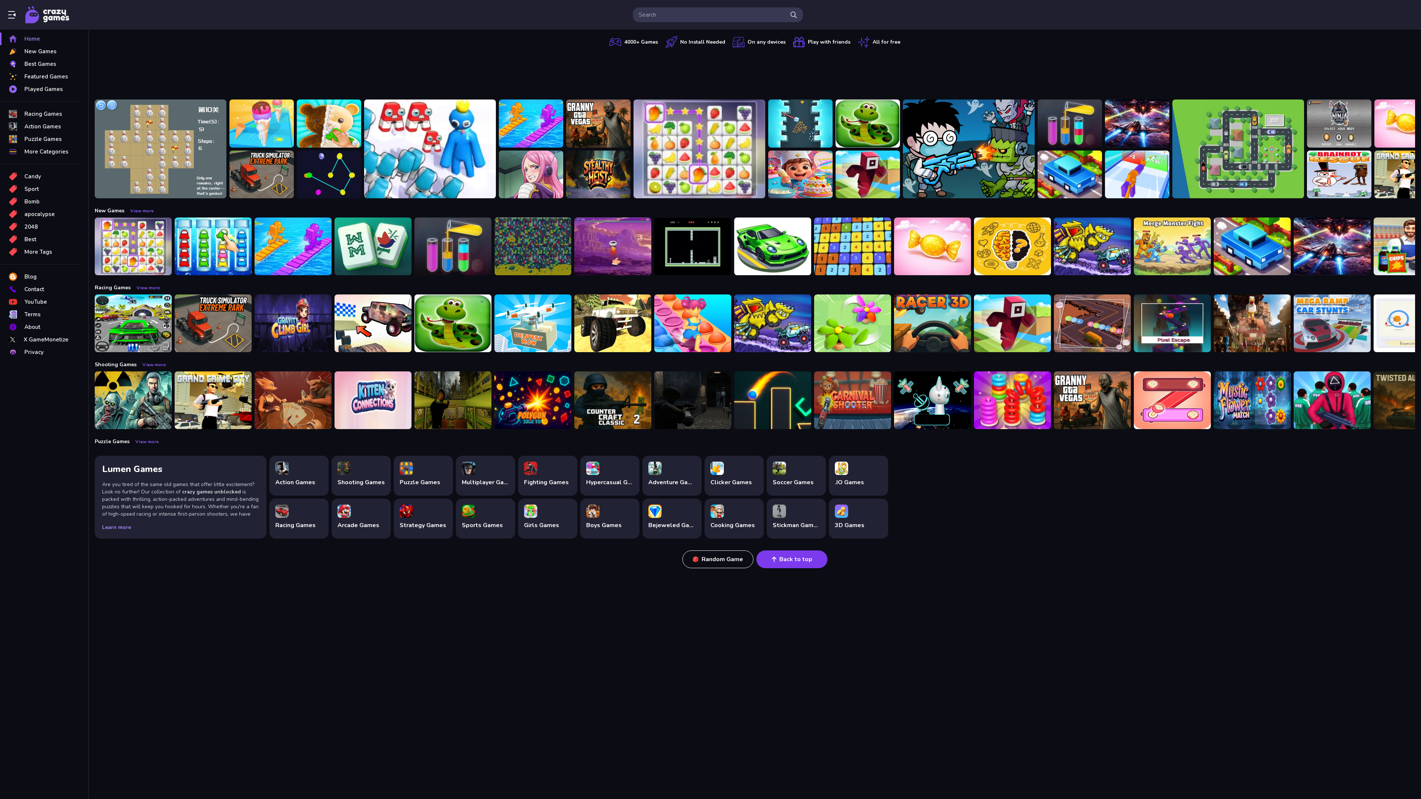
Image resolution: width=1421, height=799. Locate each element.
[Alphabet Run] (430, 149)
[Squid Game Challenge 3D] (1332, 400)
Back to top (795, 559)
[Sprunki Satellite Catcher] (932, 400)
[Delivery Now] (532, 323)
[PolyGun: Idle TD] (532, 400)
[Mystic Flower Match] (1252, 400)
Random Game (722, 559)
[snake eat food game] (868, 124)
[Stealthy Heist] (598, 175)
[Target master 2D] (772, 400)
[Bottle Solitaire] (160, 149)
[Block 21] (852, 246)
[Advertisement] (755, 72)
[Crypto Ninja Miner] (1339, 124)
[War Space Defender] (1137, 124)
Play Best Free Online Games (47, 15)
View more (142, 211)
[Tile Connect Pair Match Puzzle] (699, 149)
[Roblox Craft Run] (868, 175)
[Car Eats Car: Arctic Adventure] (1092, 246)
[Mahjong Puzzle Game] (373, 246)
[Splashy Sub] (532, 246)
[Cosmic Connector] (329, 175)
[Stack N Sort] (1012, 400)
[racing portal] (772, 246)
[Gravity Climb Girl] (293, 323)
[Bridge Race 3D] (531, 124)
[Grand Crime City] (213, 400)
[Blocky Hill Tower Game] (800, 124)
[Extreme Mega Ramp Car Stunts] (1332, 323)
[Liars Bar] (293, 400)
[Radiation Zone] (133, 400)
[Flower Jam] (852, 323)
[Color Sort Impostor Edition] (213, 246)
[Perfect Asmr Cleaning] (329, 124)
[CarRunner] (1092, 323)
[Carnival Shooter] (852, 400)
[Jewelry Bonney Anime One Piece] (531, 175)
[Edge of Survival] (692, 246)
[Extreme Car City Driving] (133, 323)
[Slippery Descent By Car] (373, 323)
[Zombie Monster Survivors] (969, 149)
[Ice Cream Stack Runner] (261, 124)
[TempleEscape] (1172, 323)
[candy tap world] (932, 246)
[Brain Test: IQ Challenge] (1012, 246)
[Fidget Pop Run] (692, 323)
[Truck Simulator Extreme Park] (261, 175)
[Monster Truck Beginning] (612, 323)
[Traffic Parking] (1238, 149)
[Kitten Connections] (373, 400)
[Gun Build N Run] (1137, 175)
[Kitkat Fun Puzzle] (1172, 400)
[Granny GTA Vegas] (598, 124)
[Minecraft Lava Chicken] (1252, 323)
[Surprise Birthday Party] (800, 175)
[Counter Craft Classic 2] (612, 400)
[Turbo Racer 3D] (932, 323)
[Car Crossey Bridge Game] (1070, 175)
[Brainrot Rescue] (1339, 175)
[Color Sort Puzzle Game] (1070, 124)
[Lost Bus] (452, 400)
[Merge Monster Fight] (1172, 246)
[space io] (612, 246)
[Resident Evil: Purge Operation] (692, 400)
